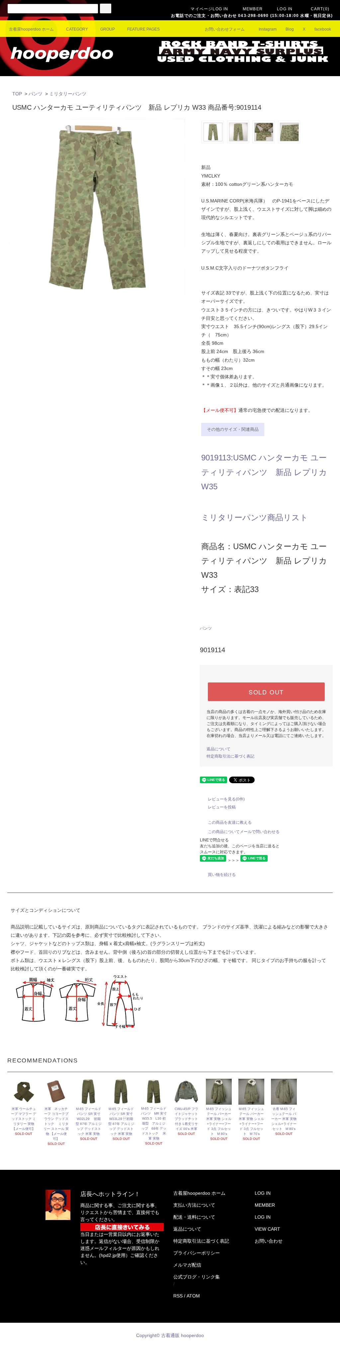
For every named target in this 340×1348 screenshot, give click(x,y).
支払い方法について (194, 1205)
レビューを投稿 (222, 807)
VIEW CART (267, 1229)
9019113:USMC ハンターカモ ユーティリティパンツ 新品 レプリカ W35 (264, 472)
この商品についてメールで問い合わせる (244, 831)
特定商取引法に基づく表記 (230, 756)
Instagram (268, 29)
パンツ (35, 93)
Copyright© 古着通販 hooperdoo (170, 1335)
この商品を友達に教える (230, 822)
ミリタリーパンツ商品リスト (254, 517)
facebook (322, 29)
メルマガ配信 (187, 1265)
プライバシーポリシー (196, 1253)
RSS (178, 1295)
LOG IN (285, 9)
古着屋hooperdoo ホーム (31, 29)
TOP (17, 93)
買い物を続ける (222, 874)
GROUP (107, 29)
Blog (290, 29)
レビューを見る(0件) (226, 799)
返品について (218, 749)
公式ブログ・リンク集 (196, 1277)
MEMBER (253, 9)
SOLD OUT (266, 691)
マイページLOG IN (209, 9)
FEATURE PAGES (143, 29)
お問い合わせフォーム (225, 29)
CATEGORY (77, 29)
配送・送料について (194, 1217)
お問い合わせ (269, 1241)
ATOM (193, 1295)
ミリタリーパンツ (67, 93)
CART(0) (320, 9)
